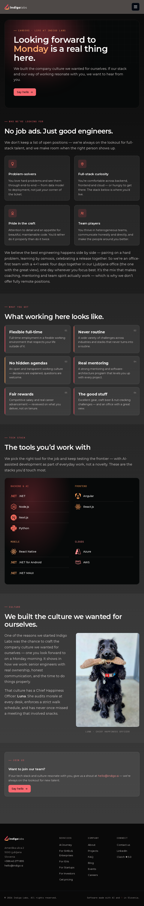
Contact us (123, 844)
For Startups (66, 867)
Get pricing (66, 879)
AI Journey (65, 844)
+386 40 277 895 (14, 860)
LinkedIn (122, 850)
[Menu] (136, 7)
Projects (93, 850)
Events (92, 868)
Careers (93, 874)
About (91, 844)
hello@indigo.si (108, 776)
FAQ (90, 856)
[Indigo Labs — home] (15, 7)
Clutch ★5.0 (124, 856)
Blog (91, 862)
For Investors (67, 873)
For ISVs (64, 861)
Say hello (25, 92)
